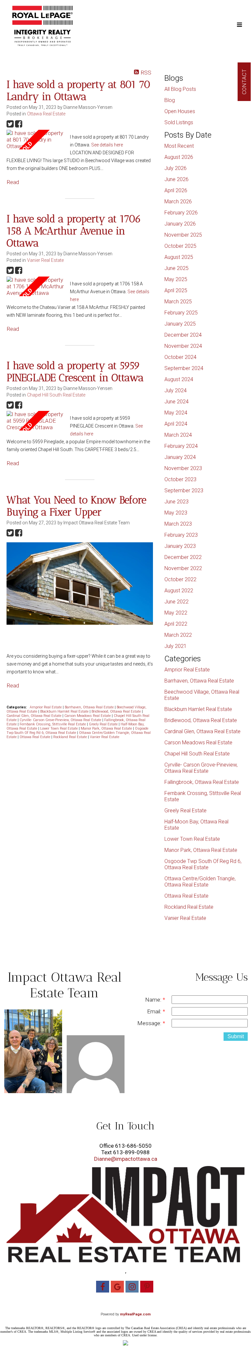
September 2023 (183, 490)
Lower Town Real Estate (59, 728)
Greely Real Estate (104, 724)
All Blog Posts (180, 89)
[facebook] (103, 1287)
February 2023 (181, 535)
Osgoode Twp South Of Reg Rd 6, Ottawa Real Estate (203, 864)
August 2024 (178, 379)
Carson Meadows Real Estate (88, 716)
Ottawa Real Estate (46, 113)
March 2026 (178, 201)
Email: (155, 1011)
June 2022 (176, 602)
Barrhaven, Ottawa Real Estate (90, 707)
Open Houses (179, 111)
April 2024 (175, 424)
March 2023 (178, 524)
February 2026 (181, 213)
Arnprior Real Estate (46, 707)
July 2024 (175, 390)
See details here (107, 144)
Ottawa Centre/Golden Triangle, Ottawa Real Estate (200, 881)
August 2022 (178, 590)
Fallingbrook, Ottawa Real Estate (201, 782)
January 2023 (180, 546)
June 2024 (176, 401)
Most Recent (179, 146)
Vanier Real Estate (45, 260)
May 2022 (175, 613)
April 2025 (175, 290)
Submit (235, 1036)
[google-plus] (118, 1287)
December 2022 (183, 557)
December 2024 (183, 335)
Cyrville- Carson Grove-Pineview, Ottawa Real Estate (61, 720)
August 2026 (178, 157)
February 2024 (181, 446)
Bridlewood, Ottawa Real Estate (117, 711)
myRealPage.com (135, 1314)
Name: (154, 999)
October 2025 (180, 246)
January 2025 (180, 324)
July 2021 (175, 646)
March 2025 (178, 301)
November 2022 (183, 568)
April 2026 (175, 190)
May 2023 (175, 513)
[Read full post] (36, 139)
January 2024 (180, 457)
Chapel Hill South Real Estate (56, 394)
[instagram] (133, 1287)
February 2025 (181, 313)
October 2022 (180, 579)
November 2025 (183, 235)
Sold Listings (178, 122)
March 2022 (178, 635)
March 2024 (178, 435)
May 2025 (175, 279)
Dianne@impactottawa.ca (125, 1159)
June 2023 (176, 502)
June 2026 (176, 179)
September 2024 (183, 368)
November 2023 (183, 468)
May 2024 (175, 413)
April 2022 (175, 624)
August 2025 (178, 257)
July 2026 (175, 168)
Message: (150, 1023)
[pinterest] (147, 1287)
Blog (169, 100)
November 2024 (183, 346)
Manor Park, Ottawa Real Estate (107, 728)
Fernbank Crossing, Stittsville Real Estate (53, 724)
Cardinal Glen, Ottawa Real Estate (34, 716)
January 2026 (180, 224)
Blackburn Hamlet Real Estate (65, 711)
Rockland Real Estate (70, 737)
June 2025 (176, 268)
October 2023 (180, 479)
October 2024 (180, 357)
